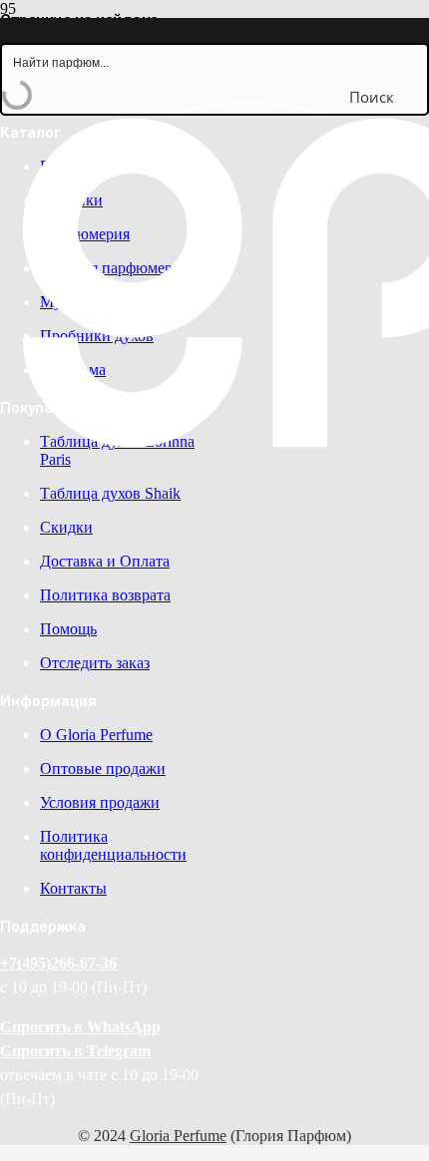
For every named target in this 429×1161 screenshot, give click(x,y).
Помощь (68, 628)
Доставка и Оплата (105, 561)
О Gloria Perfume (96, 734)
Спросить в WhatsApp (80, 1026)
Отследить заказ (95, 662)
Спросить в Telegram (75, 1050)
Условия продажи (100, 802)
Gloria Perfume (178, 1135)
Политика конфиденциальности (113, 845)
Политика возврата (105, 594)
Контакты (73, 888)
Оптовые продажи (103, 768)
